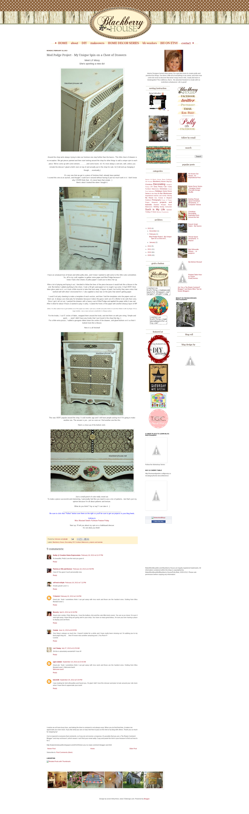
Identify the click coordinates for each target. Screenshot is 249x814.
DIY (73, 542)
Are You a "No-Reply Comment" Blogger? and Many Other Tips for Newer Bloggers (190, 289)
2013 (150, 228)
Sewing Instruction (166, 207)
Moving (169, 195)
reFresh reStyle (58, 583)
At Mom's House (155, 179)
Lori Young (57, 648)
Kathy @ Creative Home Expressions (67, 555)
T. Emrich (56, 596)
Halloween (151, 191)
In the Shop (153, 193)
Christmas (148, 184)
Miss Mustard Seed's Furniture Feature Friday (92, 521)
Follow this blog (158, 521)
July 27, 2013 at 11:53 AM (70, 648)
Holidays (158, 191)
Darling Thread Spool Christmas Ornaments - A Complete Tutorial (194, 202)
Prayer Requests (151, 202)
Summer (169, 210)
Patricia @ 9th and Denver (62, 569)
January (152, 242)
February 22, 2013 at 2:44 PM (71, 596)
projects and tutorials (96, 542)
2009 (150, 255)
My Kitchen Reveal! (195, 262)
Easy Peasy (158, 187)
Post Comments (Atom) (64, 752)
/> (168, 110)
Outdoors (148, 200)
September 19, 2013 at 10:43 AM (74, 662)
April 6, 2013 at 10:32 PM (68, 612)
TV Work (153, 212)
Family (170, 186)
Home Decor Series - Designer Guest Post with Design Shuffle (195, 189)
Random (156, 204)
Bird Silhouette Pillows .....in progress (193, 251)
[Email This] (78, 539)
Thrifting (147, 212)
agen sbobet (57, 662)
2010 (150, 252)
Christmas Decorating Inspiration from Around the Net (193, 214)
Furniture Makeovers (82, 542)
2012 (150, 246)
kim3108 (56, 680)
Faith (165, 186)
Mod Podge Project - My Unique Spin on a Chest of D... (160, 237)
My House (149, 198)
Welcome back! (58, 669)
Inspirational (149, 195)
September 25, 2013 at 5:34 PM (71, 680)
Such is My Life (155, 209)
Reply (55, 562)
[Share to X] (83, 539)
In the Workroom (165, 193)
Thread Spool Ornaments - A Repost (193, 239)
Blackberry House (58, 542)
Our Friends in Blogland (163, 198)
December (153, 231)
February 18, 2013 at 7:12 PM (75, 583)
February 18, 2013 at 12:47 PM (92, 555)
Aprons (147, 179)
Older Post (133, 749)
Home (92, 749)
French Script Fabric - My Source (195, 225)
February (152, 234)
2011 (150, 249)
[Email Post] (72, 539)
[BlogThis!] (80, 539)
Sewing (156, 207)
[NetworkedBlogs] (158, 518)
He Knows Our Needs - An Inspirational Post (194, 175)
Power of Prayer (167, 200)
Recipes (163, 204)
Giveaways (163, 189)
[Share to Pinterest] (88, 539)
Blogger (146, 799)
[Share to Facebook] (85, 539)
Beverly (56, 612)
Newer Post (51, 749)
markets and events (160, 195)
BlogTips (169, 181)
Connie (55, 630)
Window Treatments (162, 212)
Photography (156, 200)
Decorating (68, 542)
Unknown (57, 539)
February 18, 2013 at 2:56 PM (83, 569)
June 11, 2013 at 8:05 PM (68, 630)
